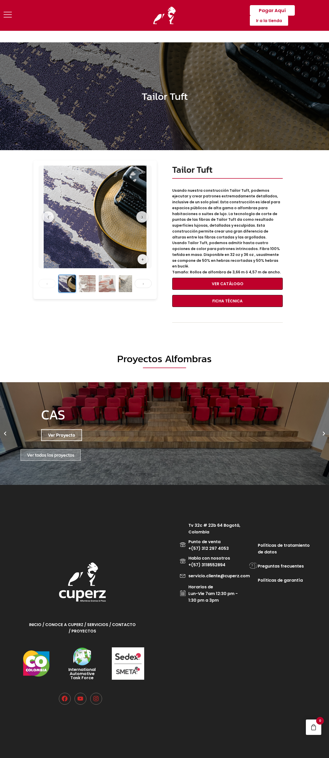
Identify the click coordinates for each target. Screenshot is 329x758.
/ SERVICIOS (96, 624)
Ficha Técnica (227, 301)
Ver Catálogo (227, 283)
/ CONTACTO (122, 624)
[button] (5, 433)
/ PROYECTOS (82, 631)
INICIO (35, 624)
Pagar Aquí (272, 10)
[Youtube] (80, 699)
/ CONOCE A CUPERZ (63, 624)
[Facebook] (65, 699)
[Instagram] (96, 699)
